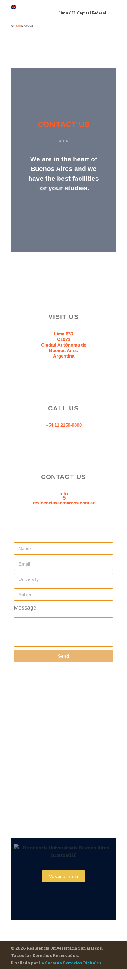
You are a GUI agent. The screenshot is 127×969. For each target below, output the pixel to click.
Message (25, 608)
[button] (63, 876)
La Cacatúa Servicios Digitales (70, 962)
